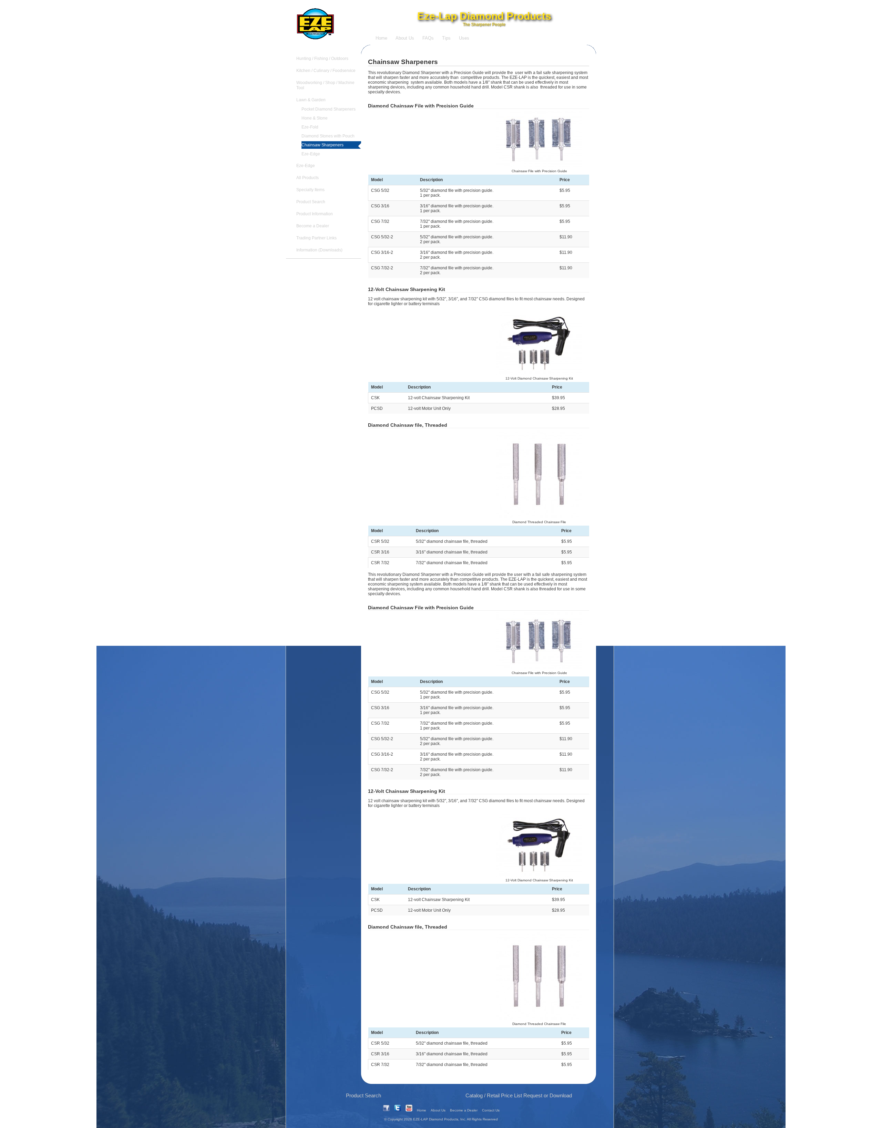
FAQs (428, 38)
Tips (446, 38)
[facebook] (386, 1110)
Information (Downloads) (319, 250)
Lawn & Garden (311, 99)
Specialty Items (310, 189)
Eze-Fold (309, 127)
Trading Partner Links (316, 238)
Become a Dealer (312, 226)
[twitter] (397, 1110)
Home (381, 38)
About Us (405, 38)
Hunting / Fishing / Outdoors (322, 58)
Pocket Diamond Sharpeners (328, 109)
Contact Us (491, 1110)
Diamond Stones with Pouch (328, 136)
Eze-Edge (310, 154)
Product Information (314, 213)
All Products (307, 177)
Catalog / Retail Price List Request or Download (518, 1095)
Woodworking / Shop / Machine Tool (325, 85)
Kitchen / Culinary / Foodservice (326, 70)
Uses (464, 38)
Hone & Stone (314, 118)
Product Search (310, 201)
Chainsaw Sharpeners (322, 145)
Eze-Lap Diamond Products (484, 16)
